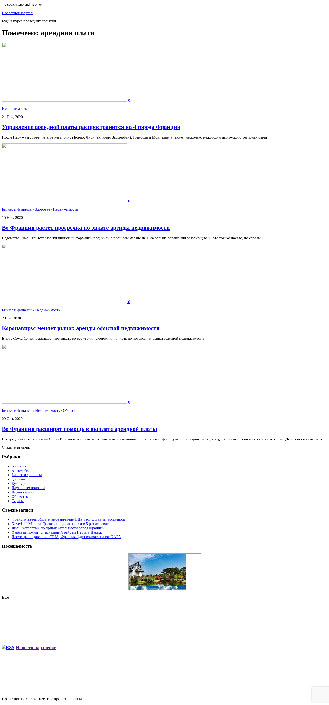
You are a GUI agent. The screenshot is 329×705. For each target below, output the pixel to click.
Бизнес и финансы (17, 209)
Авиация (19, 466)
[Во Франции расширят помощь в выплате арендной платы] (65, 402)
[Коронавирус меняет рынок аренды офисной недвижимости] (65, 302)
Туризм (18, 501)
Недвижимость (14, 108)
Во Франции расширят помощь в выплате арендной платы (79, 429)
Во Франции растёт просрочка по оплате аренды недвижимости (86, 228)
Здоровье (42, 209)
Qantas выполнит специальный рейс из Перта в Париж (57, 532)
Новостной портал (17, 13)
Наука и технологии (28, 488)
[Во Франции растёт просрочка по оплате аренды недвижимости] (65, 201)
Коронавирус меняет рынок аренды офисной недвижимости (81, 328)
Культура (19, 483)
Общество (71, 410)
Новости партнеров (36, 647)
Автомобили (22, 470)
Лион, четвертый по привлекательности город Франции (58, 528)
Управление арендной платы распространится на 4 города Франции (91, 127)
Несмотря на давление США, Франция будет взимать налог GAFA (66, 537)
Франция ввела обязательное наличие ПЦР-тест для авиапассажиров (68, 519)
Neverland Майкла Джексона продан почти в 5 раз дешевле (60, 524)
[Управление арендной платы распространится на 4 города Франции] (65, 100)
